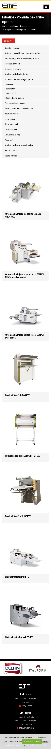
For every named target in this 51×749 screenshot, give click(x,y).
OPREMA (8, 41)
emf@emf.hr (27, 705)
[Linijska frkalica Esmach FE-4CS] (25, 611)
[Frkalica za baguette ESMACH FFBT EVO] (25, 429)
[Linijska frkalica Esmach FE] (25, 550)
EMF (4, 26)
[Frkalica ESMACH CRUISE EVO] (25, 490)
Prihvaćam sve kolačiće (32, 741)
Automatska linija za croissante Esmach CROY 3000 (23, 215)
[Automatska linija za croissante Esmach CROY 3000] (25, 187)
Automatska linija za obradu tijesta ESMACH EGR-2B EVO (24, 336)
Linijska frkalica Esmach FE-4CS (19, 637)
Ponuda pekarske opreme (18, 26)
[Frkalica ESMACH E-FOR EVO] (25, 369)
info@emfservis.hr (26, 727)
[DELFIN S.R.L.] (12, 668)
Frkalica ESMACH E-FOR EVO (17, 395)
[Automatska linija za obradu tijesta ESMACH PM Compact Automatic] (25, 248)
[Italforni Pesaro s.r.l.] (38, 668)
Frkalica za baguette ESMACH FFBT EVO (22, 455)
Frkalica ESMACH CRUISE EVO (18, 516)
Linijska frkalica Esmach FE (17, 576)
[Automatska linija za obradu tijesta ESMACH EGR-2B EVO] (25, 308)
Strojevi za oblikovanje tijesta (16, 29)
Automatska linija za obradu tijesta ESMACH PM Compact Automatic (24, 276)
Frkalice (33, 29)
